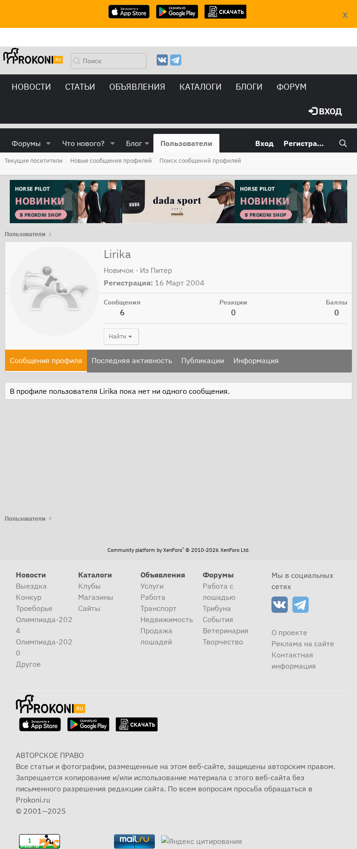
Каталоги (200, 86)
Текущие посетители (34, 161)
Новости (31, 86)
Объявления (137, 86)
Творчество (223, 641)
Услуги (152, 585)
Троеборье (34, 608)
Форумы (26, 143)
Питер (161, 270)
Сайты (89, 608)
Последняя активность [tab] (132, 360)
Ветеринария (226, 630)
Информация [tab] (256, 360)
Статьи (80, 86)
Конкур (28, 597)
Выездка (31, 585)
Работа (152, 597)
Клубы (89, 585)
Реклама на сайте (302, 643)
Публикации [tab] (202, 360)
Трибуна (217, 608)
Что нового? (83, 143)
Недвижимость (166, 619)
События (218, 619)
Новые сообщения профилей (111, 161)
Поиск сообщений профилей (200, 161)
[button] (48, 143)
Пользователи (186, 143)
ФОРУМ (292, 86)
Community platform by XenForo (178, 550)
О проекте (289, 632)
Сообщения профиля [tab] (46, 360)
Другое (28, 664)
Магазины (95, 597)
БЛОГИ (249, 86)
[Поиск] (342, 143)
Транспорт (158, 608)
